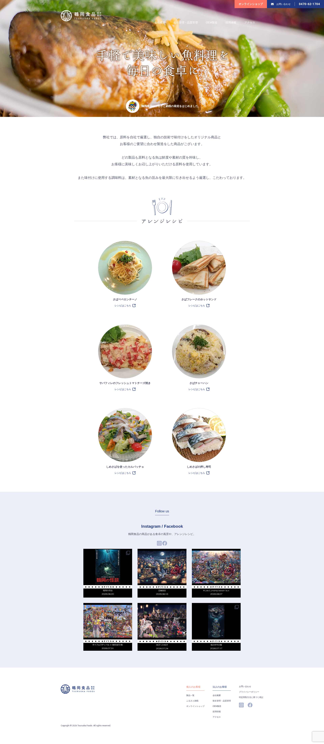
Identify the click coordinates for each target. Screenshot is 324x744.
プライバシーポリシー (249, 692)
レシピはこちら (123, 305)
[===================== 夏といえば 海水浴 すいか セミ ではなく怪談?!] (107, 573)
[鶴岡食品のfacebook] (164, 544)
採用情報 (230, 22)
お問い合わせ (283, 4)
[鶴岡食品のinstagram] (159, 544)
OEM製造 (211, 22)
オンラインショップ (251, 4)
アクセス (249, 22)
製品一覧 (190, 695)
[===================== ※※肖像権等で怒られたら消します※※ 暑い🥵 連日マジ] (162, 627)
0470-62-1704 (309, 4)
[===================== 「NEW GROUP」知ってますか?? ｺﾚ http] (216, 627)
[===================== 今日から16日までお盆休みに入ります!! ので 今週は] (162, 573)
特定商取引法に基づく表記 (251, 697)
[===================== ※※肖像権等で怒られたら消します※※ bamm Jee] (107, 627)
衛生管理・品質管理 (185, 22)
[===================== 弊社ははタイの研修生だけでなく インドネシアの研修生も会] (216, 573)
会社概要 (160, 22)
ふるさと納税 (192, 701)
